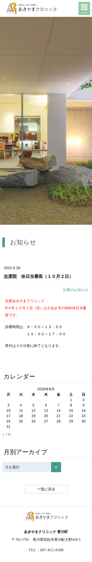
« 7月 (6, 434)
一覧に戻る (46, 489)
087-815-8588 (52, 550)
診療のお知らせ (75, 290)
